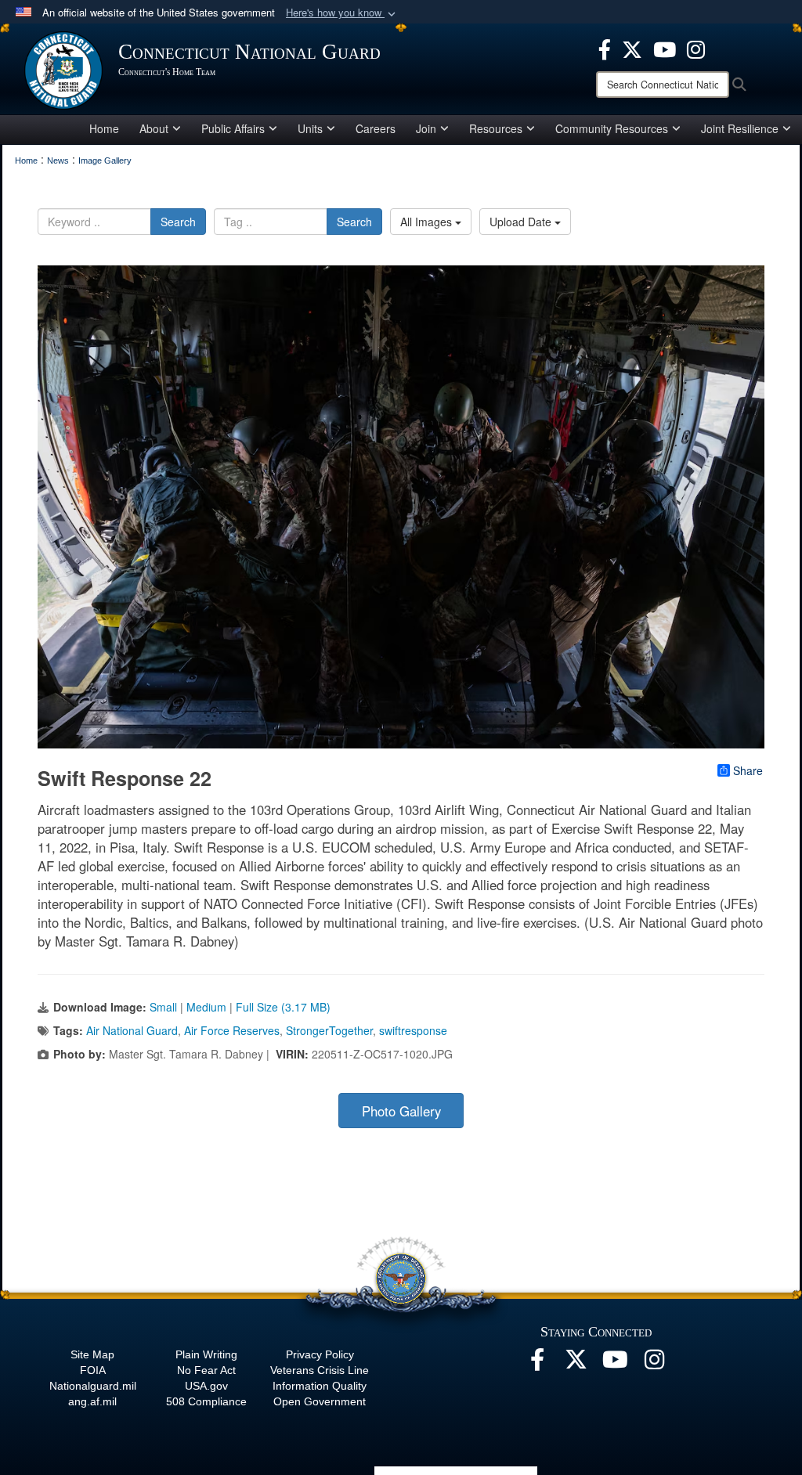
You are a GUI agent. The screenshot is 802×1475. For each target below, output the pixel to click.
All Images (427, 221)
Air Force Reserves (232, 1030)
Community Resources (611, 128)
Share (748, 770)
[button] (342, 13)
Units (310, 128)
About (153, 128)
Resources (495, 128)
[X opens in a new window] (632, 48)
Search (178, 221)
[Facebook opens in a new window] (604, 48)
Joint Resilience (740, 128)
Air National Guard (132, 1030)
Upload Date (522, 221)
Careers (376, 128)
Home (104, 128)
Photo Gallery (401, 1111)
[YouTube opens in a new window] (664, 48)
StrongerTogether (329, 1030)
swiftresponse (413, 1030)
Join (426, 128)
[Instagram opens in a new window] (696, 48)
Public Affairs (233, 128)
